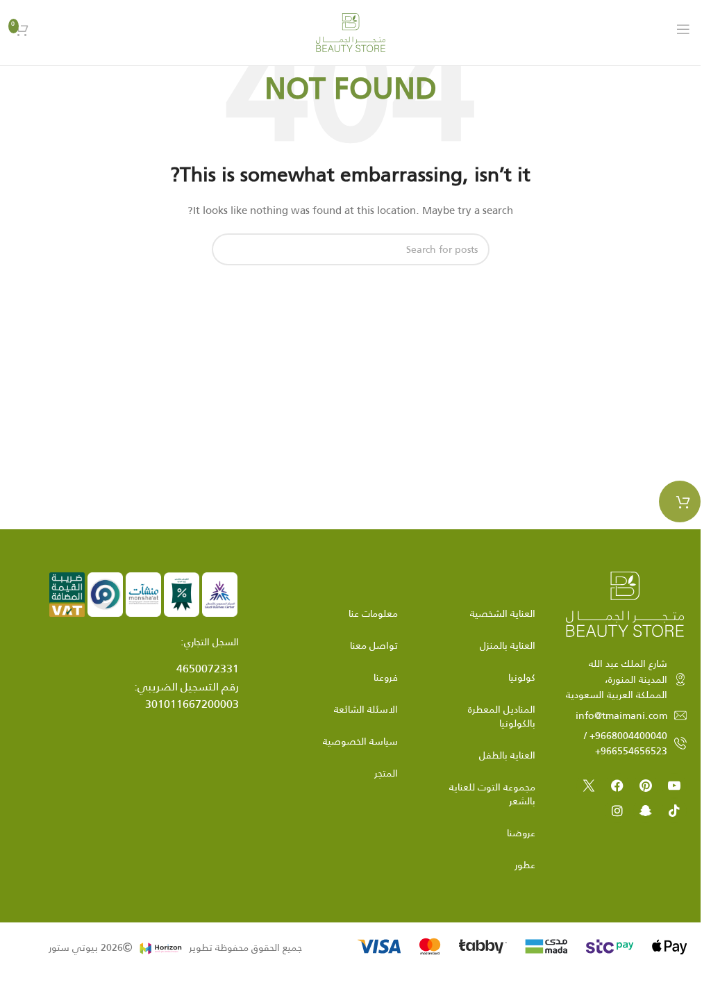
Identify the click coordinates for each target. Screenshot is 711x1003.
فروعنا (386, 677)
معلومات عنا (373, 613)
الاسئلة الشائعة (366, 709)
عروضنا (521, 832)
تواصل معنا (374, 645)
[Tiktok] (674, 810)
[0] (680, 501)
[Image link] (625, 603)
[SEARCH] (228, 249)
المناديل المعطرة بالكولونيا (501, 716)
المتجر (386, 773)
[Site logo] (350, 32)
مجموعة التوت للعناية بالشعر (492, 794)
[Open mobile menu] (683, 29)
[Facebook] (617, 785)
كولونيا (521, 677)
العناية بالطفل (507, 755)
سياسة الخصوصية (360, 741)
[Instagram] (617, 810)
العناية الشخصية (502, 613)
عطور (525, 864)
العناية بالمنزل (507, 645)
